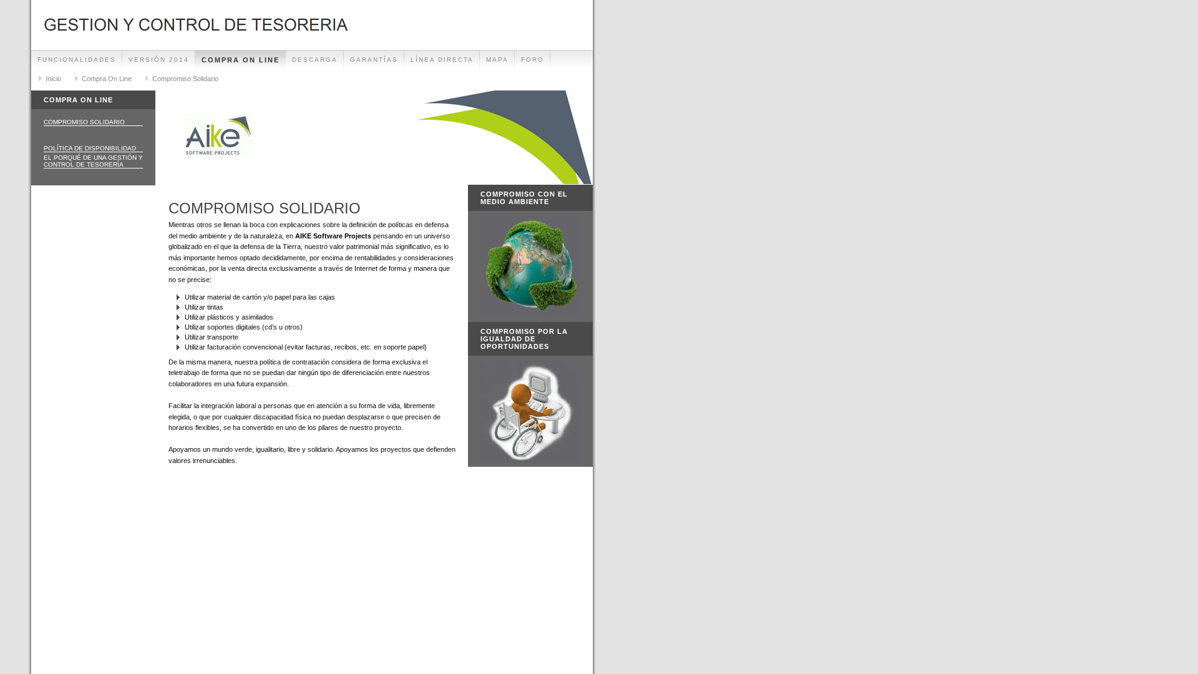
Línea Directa (442, 59)
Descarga (315, 59)
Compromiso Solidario (185, 78)
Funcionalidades (76, 59)
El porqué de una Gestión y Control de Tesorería (93, 161)
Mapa (497, 59)
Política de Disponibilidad (90, 148)
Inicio (53, 78)
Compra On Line (241, 60)
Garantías (374, 59)
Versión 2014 (159, 59)
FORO (532, 59)
